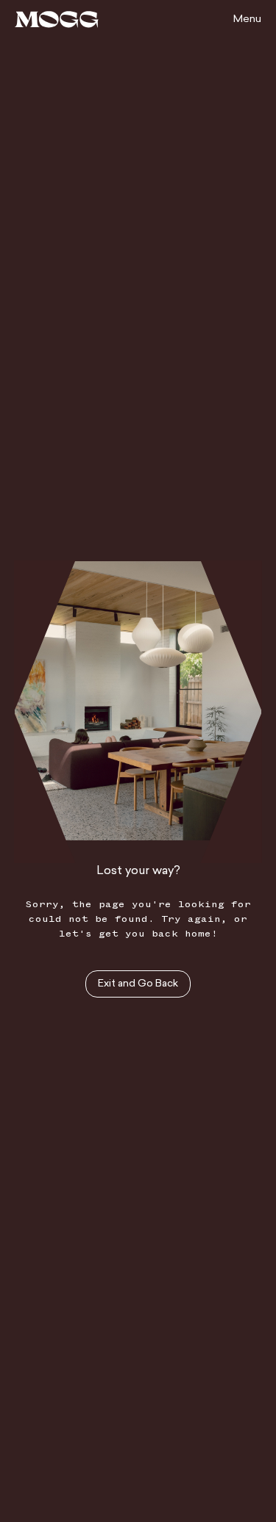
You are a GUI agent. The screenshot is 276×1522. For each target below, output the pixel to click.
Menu (247, 19)
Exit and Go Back (138, 983)
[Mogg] (57, 19)
